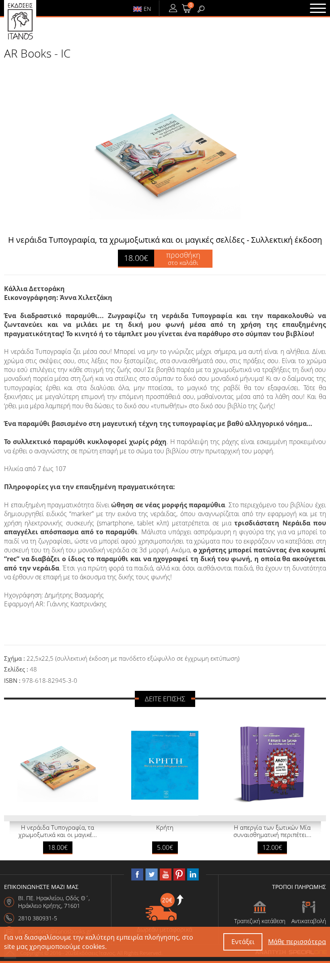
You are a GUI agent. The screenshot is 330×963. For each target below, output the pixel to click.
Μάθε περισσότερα (297, 941)
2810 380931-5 (37, 918)
